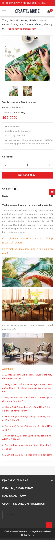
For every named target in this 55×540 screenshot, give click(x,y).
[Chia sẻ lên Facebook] (15, 188)
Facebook (12, 514)
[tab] (27, 196)
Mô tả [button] (5, 196)
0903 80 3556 (39, 3)
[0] (48, 12)
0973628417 (15, 3)
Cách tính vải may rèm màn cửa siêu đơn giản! (28, 455)
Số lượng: (7, 157)
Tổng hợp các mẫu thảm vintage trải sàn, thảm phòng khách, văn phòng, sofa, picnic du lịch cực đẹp (27, 388)
